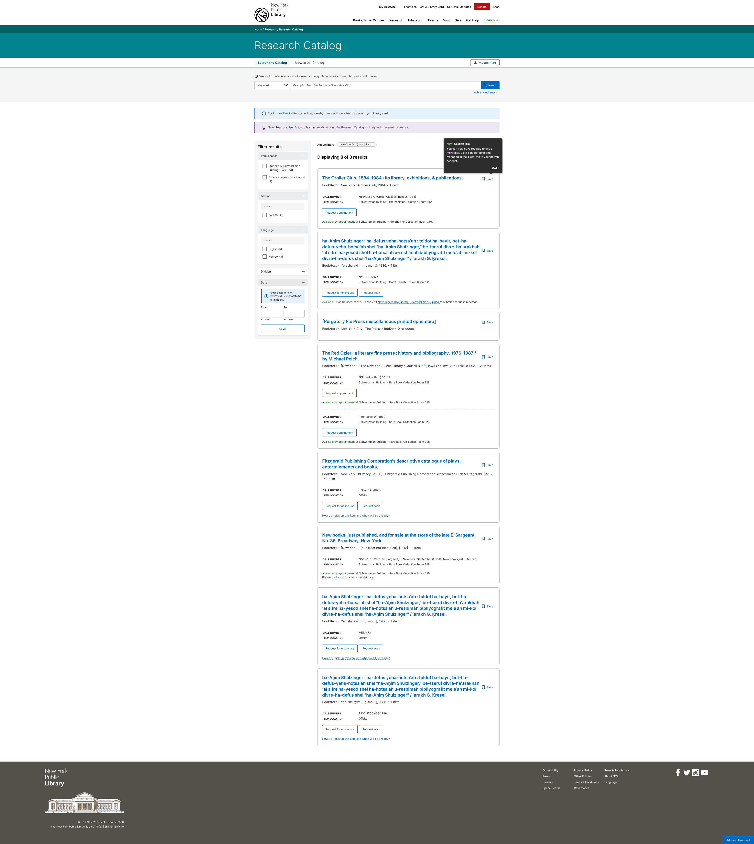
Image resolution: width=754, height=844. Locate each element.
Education (415, 20)
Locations (410, 6)
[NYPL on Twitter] (687, 772)
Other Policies (583, 776)
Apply (282, 328)
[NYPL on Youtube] (704, 772)
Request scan (371, 292)
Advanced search (487, 92)
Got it (495, 168)
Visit (446, 20)
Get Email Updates (459, 6)
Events (433, 20)
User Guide (295, 127)
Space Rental (551, 788)
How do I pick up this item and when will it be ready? (356, 515)
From (264, 307)
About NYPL (612, 776)
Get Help (472, 20)
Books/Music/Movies (369, 20)
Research (396, 20)
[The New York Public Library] (271, 12)
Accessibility (550, 770)
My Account (387, 6)
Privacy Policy (583, 770)
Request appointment (339, 212)
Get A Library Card (432, 6)
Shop (496, 6)
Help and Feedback (738, 840)
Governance (581, 788)
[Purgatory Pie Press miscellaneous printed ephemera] (379, 321)
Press (546, 776)
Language (610, 782)
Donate (482, 6)
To (285, 307)
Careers (548, 782)
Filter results (270, 146)
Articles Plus (280, 113)
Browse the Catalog (309, 63)
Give (458, 20)
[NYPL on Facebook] (678, 772)
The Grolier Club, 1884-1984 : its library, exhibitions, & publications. (392, 177)
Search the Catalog (272, 63)
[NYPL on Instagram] (695, 772)
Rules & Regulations (617, 770)
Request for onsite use (340, 292)
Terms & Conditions (586, 782)
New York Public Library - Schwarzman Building (409, 302)
